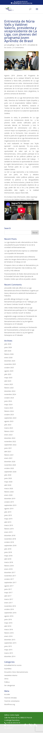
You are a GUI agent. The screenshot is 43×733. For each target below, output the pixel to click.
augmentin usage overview (13, 316)
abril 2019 (7, 522)
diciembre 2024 (9, 391)
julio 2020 (7, 475)
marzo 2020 (8, 488)
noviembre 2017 (10, 576)
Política (6, 682)
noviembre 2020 (10, 465)
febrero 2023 (9, 431)
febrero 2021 (9, 455)
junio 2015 (8, 646)
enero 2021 (8, 458)
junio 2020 (8, 478)
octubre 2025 (9, 367)
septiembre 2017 (10, 582)
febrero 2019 (9, 529)
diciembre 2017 (9, 572)
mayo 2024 (8, 404)
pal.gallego (11, 45)
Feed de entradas (10, 698)
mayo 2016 (8, 623)
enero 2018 (8, 569)
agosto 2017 (8, 586)
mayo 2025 (8, 378)
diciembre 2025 (9, 361)
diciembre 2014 (9, 656)
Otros (6, 679)
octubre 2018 (9, 542)
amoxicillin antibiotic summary (15, 327)
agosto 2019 (8, 508)
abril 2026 (7, 351)
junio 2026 (8, 347)
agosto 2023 (8, 421)
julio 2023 (7, 425)
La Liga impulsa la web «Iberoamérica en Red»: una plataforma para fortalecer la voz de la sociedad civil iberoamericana (21, 245)
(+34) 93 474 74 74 (13, 723)
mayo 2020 (8, 482)
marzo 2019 (8, 525)
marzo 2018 (8, 562)
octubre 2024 (9, 398)
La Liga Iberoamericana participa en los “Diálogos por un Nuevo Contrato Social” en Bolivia (20, 301)
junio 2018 (8, 552)
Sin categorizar (9, 685)
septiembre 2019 (10, 505)
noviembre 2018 (10, 539)
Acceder (7, 694)
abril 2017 (7, 596)
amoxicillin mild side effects (14, 288)
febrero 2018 (9, 566)
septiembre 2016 (10, 613)
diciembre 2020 (9, 461)
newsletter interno (10, 675)
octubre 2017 (9, 579)
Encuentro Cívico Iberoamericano (16, 672)
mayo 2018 (8, 556)
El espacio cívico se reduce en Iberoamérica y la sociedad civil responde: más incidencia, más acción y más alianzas (21, 268)
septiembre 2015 (10, 643)
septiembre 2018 (10, 545)
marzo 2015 (8, 653)
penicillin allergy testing (12, 299)
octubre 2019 (9, 502)
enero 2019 (8, 532)
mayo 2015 (8, 650)
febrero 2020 (9, 492)
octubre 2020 (9, 468)
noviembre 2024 (10, 394)
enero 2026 (8, 357)
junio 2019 (8, 515)
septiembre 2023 (10, 418)
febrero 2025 (9, 388)
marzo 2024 (8, 408)
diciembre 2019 (9, 498)
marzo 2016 (8, 629)
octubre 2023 (9, 414)
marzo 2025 (8, 384)
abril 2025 (7, 381)
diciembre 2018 (9, 535)
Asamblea (7, 669)
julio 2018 (7, 549)
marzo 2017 (8, 599)
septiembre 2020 (10, 472)
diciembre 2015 (9, 640)
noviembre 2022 (10, 441)
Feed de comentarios (12, 701)
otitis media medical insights (14, 308)
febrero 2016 (9, 633)
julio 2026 (7, 344)
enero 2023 (8, 435)
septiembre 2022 (10, 445)
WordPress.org (9, 704)
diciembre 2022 (9, 438)
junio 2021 (8, 448)
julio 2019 (7, 512)
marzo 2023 (8, 428)
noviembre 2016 (10, 606)
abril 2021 (7, 451)
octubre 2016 (9, 609)
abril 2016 (7, 626)
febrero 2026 (9, 354)
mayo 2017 (8, 592)
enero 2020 (8, 495)
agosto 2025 (8, 371)
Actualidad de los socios (13, 665)
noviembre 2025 (10, 364)
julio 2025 (7, 374)
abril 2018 (7, 559)
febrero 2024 (9, 411)
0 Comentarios (18, 47)
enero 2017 (8, 603)
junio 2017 (8, 589)
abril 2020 (7, 485)
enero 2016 (8, 636)
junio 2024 (8, 401)
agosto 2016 (8, 616)
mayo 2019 (8, 519)
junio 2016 (8, 619)
